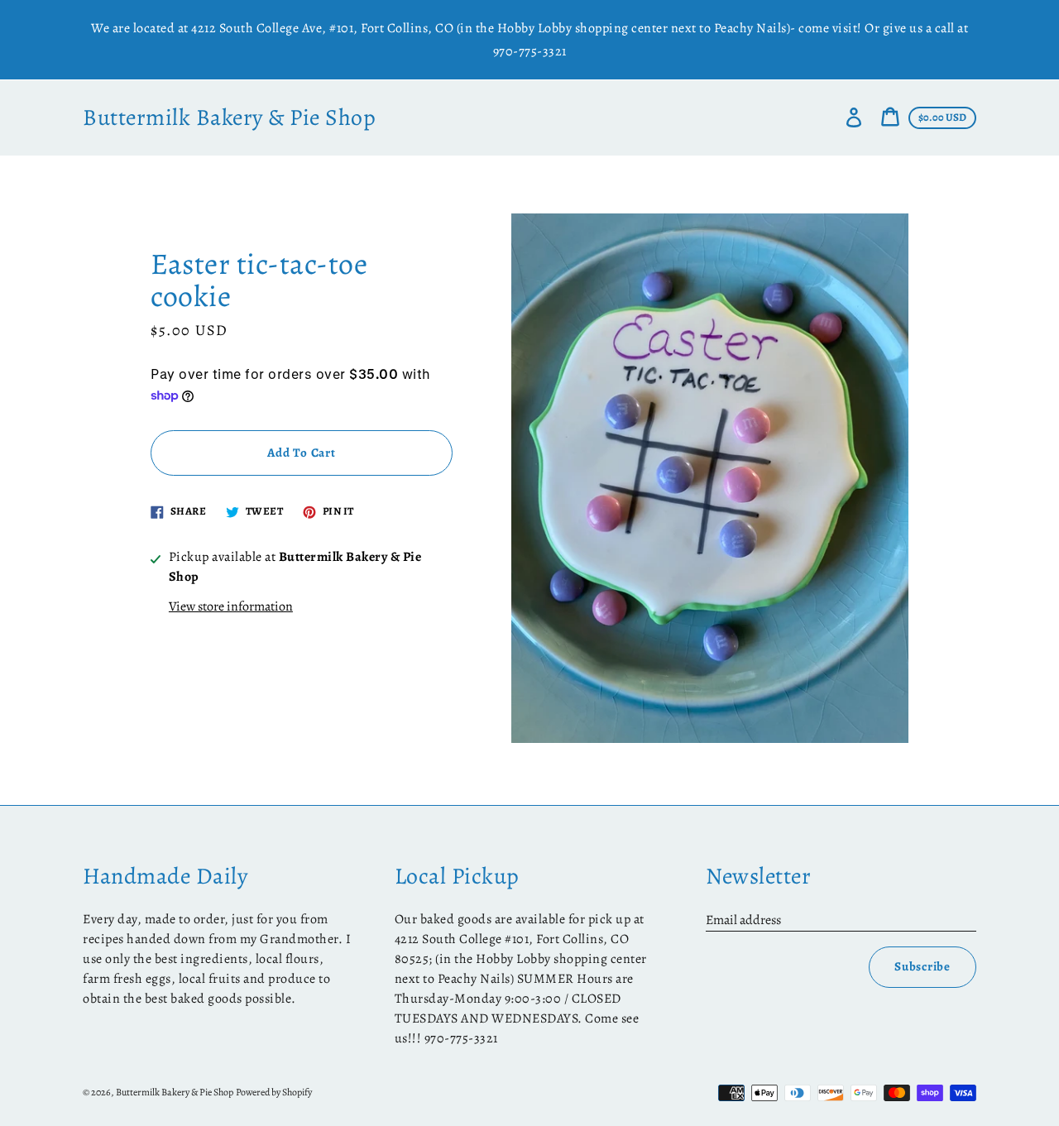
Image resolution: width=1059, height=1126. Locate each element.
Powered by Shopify (274, 1092)
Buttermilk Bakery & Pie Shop (229, 118)
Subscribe (922, 966)
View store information (231, 606)
